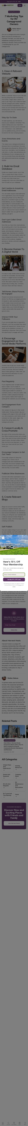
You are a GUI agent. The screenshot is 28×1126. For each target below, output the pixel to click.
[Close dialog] (3, 538)
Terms (13, 586)
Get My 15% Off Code (14, 579)
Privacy (20, 585)
